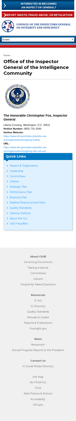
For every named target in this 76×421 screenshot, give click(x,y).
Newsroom (38, 344)
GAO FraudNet (19, 223)
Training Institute (20, 213)
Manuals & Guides (38, 317)
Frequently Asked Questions (38, 284)
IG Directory (38, 306)
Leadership (16, 171)
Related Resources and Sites (27, 202)
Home (7, 55)
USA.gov (38, 404)
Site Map (38, 376)
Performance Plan (21, 192)
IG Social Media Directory (38, 366)
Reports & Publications (38, 322)
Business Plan (18, 197)
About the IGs (18, 218)
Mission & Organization (24, 165)
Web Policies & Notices (38, 393)
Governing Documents (38, 262)
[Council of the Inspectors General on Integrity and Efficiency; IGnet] (36, 26)
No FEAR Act (38, 382)
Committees (17, 176)
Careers (38, 278)
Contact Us (38, 360)
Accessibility (38, 399)
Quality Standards (20, 207)
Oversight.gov (38, 328)
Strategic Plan (18, 186)
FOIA (38, 388)
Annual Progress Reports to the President (38, 350)
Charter (14, 181)
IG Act (38, 300)
